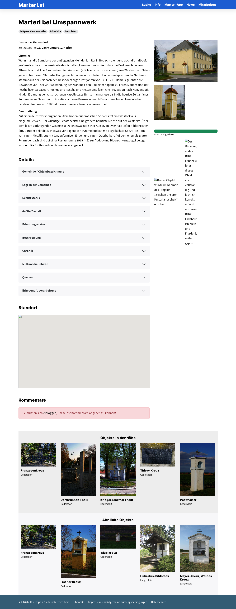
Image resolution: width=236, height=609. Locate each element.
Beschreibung (31, 238)
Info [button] (158, 4)
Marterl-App (173, 4)
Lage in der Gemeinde (36, 185)
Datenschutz (158, 602)
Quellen (27, 277)
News (191, 4)
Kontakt (79, 602)
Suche (146, 4)
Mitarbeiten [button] (207, 4)
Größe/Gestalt (31, 211)
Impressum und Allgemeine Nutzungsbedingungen (117, 602)
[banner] (31, 4)
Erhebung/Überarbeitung (39, 291)
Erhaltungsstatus (33, 224)
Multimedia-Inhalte (35, 264)
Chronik (27, 251)
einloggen (49, 413)
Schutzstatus (31, 198)
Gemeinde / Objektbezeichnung (43, 172)
